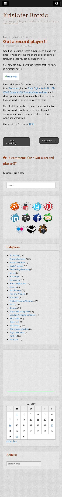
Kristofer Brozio (25, 15)
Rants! (12, 304)
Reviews (13, 308)
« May (9, 441)
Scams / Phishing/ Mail (20, 311)
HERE (31, 124)
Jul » (15, 441)
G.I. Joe (13, 273)
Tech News (15, 325)
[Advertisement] (31, 371)
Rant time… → (49, 140)
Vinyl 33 (28, 37)
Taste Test (14, 322)
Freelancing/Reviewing (20, 269)
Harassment (15, 280)
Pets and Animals (17, 294)
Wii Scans (14, 339)
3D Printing (14, 255)
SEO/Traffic (15, 318)
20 (52, 425)
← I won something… (12, 142)
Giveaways (14, 276)
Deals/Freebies (16, 266)
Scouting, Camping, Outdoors (22, 315)
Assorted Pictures (17, 262)
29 (17, 436)
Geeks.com (14, 88)
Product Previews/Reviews (21, 301)
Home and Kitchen (18, 283)
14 (10, 425)
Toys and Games (17, 332)
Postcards (14, 297)
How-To (13, 287)
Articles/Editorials (14, 37)
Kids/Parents (15, 290)
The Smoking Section (19, 329)
